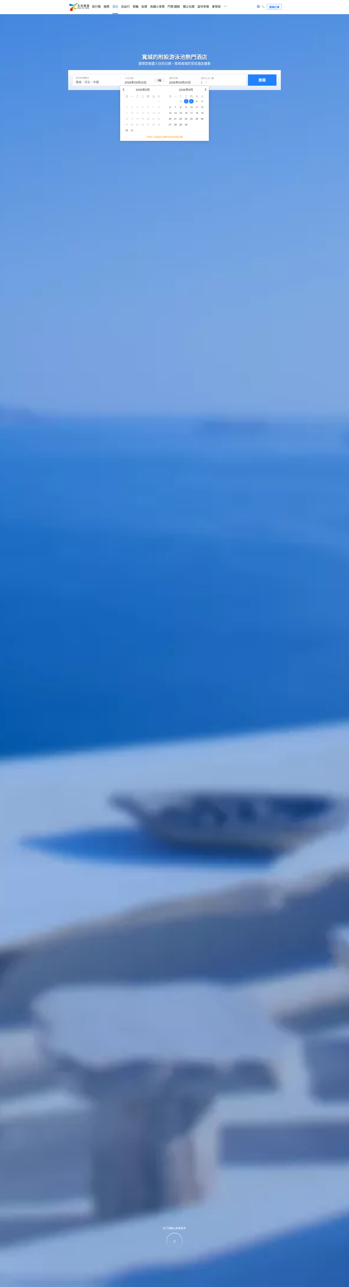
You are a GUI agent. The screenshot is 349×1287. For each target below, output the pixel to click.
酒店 (115, 6)
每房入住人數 (207, 78)
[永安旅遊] (79, 7)
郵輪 (136, 6)
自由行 (125, 6)
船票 (144, 6)
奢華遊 (216, 6)
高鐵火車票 (157, 6)
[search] (137, 82)
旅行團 (96, 6)
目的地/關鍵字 (82, 78)
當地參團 (203, 6)
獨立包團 (188, 6)
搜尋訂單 (274, 7)
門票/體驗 (174, 6)
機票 (106, 6)
